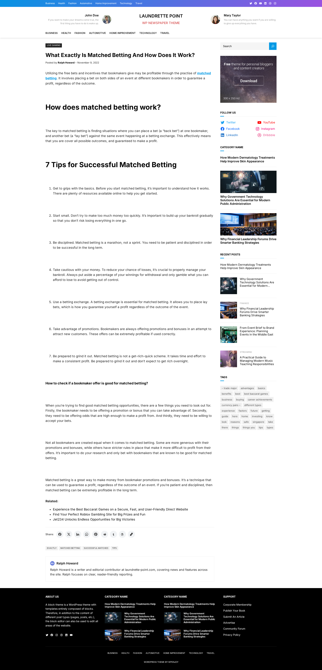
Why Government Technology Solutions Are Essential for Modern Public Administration (245, 200)
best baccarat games (256, 393)
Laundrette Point (161, 16)
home (245, 416)
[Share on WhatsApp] (86, 534)
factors (243, 410)
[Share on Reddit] (104, 534)
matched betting (70, 548)
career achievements (260, 399)
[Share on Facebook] (59, 534)
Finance (244, 303)
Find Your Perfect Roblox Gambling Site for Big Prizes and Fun (99, 514)
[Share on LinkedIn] (77, 534)
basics (261, 388)
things (235, 427)
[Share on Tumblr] (113, 534)
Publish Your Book (234, 610)
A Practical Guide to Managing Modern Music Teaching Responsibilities (257, 361)
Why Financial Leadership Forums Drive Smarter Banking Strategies (248, 240)
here (235, 416)
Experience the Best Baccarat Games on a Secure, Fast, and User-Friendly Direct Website (120, 509)
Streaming (246, 352)
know (269, 416)
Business (227, 399)
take (270, 421)
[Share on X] (68, 534)
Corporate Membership (237, 604)
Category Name (231, 147)
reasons (235, 421)
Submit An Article (233, 616)
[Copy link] (131, 534)
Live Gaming (53, 45)
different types (252, 405)
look (224, 421)
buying (240, 399)
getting (266, 410)
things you (249, 427)
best (237, 393)
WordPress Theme (154, 662)
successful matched (96, 548)
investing (257, 416)
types (270, 427)
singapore (258, 421)
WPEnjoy (173, 662)
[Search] (273, 46)
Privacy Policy (231, 634)
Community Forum (234, 628)
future (254, 410)
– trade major (229, 388)
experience (228, 410)
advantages (247, 388)
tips (114, 548)
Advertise (229, 622)
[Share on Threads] (122, 534)
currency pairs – (231, 405)
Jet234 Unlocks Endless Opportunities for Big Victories (94, 519)
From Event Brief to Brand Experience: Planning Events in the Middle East (257, 331)
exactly (51, 548)
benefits (226, 393)
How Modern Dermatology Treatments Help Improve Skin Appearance (247, 159)
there (225, 427)
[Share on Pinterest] (95, 534)
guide (225, 416)
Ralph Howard (66, 62)
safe (246, 421)
